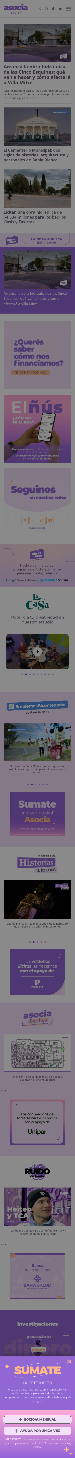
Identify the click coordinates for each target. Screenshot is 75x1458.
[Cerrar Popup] (70, 1361)
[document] (37, 729)
